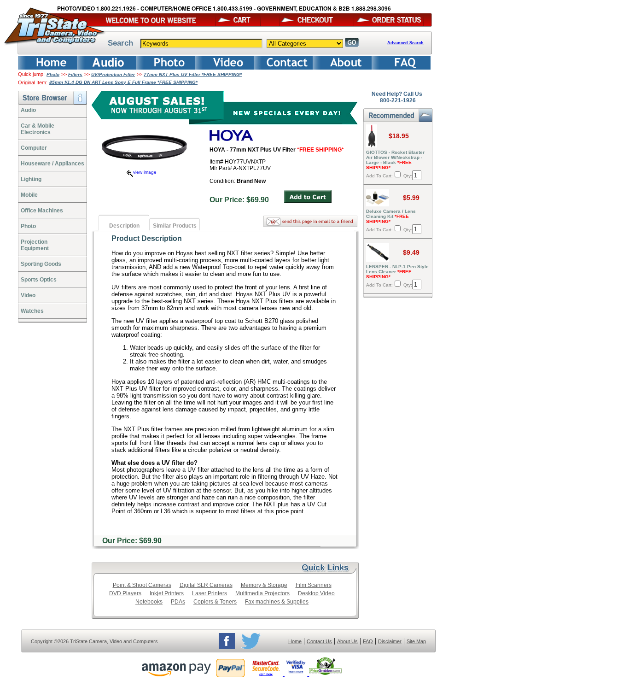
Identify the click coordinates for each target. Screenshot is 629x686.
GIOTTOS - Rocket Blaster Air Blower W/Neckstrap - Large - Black (395, 160)
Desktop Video (316, 593)
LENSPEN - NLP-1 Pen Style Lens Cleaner (397, 271)
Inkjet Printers (167, 593)
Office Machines (42, 210)
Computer (34, 148)
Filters (75, 74)
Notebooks (149, 601)
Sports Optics (39, 279)
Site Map (416, 641)
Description (124, 226)
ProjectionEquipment (35, 245)
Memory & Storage (264, 585)
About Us (347, 641)
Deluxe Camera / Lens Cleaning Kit (391, 216)
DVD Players (125, 593)
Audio (28, 110)
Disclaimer (390, 641)
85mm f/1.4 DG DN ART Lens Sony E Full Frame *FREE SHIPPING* (123, 82)
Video (28, 295)
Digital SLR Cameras (206, 585)
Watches (32, 311)
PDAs (178, 601)
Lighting (31, 179)
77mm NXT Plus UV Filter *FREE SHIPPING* (193, 74)
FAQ (368, 641)
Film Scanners (314, 585)
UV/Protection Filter (113, 74)
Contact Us (319, 641)
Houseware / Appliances (52, 163)
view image (145, 172)
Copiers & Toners (215, 601)
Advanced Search (405, 43)
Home (295, 641)
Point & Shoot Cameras (142, 585)
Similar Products (175, 226)
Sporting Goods (41, 264)
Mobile (29, 195)
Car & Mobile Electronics (37, 129)
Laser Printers (209, 593)
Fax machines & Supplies (277, 601)
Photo (53, 74)
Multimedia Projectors (262, 593)
